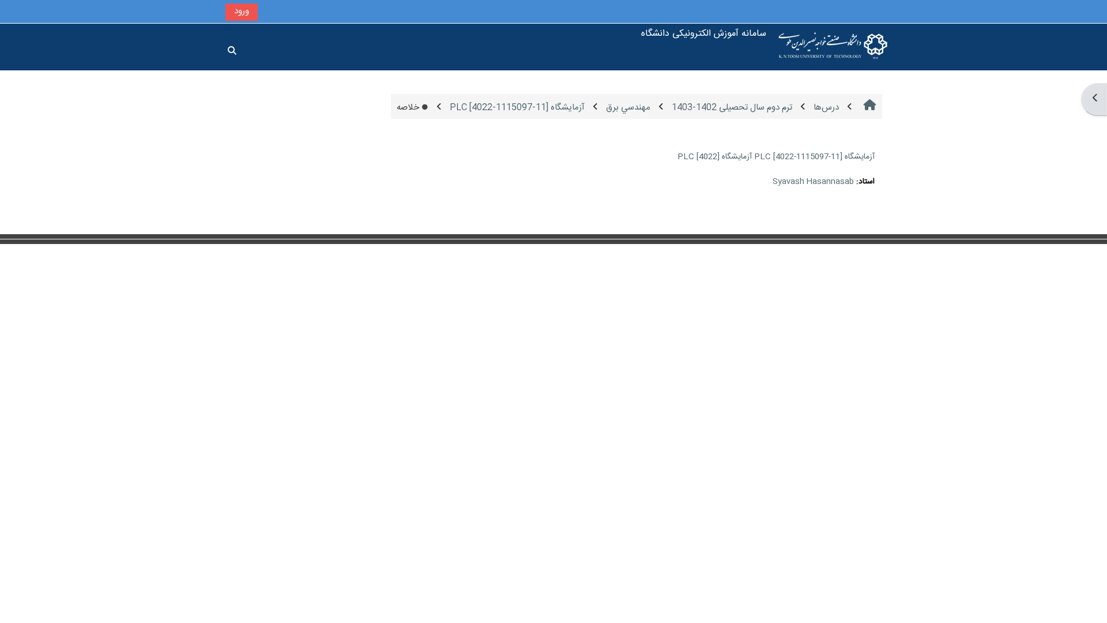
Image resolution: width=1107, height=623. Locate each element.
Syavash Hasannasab (813, 181)
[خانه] (833, 47)
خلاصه (408, 107)
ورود (241, 11)
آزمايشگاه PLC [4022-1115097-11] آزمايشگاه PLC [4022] (776, 157)
